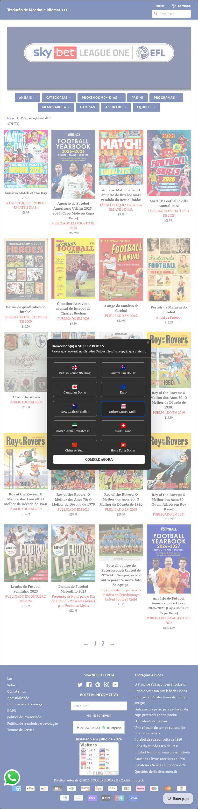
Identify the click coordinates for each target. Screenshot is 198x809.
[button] (75, 370)
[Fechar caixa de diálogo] (148, 342)
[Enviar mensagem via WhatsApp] (12, 777)
